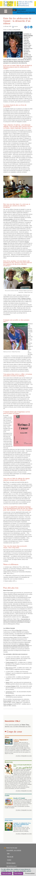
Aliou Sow (19, 630)
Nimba (7, 682)
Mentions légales (11, 863)
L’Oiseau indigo (21, 635)
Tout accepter (6, 873)
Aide (8, 853)
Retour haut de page (11, 848)
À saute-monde (10, 662)
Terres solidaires (7, 704)
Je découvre (14, 220)
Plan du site (10, 856)
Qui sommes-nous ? (12, 866)
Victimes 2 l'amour (26, 298)
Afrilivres (21, 644)
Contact (9, 860)
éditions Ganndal (28, 35)
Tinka (17, 702)
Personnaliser (30, 873)
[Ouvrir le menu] (5, 11)
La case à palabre (8, 219)
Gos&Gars (17, 125)
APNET (27, 645)
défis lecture (25, 617)
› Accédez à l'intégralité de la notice (24, 755)
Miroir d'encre (9, 667)
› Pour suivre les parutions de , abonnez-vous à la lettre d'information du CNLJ (18, 725)
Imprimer (16, 26)
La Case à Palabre (10, 686)
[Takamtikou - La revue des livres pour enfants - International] (18, 4)
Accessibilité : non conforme (14, 850)
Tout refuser (18, 873)
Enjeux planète (7, 701)
